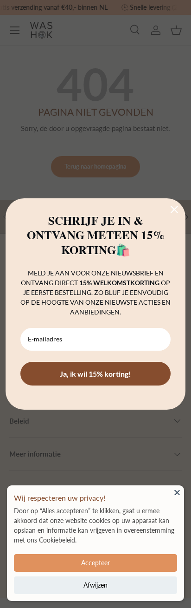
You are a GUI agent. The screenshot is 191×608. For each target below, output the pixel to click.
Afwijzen (95, 585)
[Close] (177, 492)
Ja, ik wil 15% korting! (95, 373)
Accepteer (95, 563)
